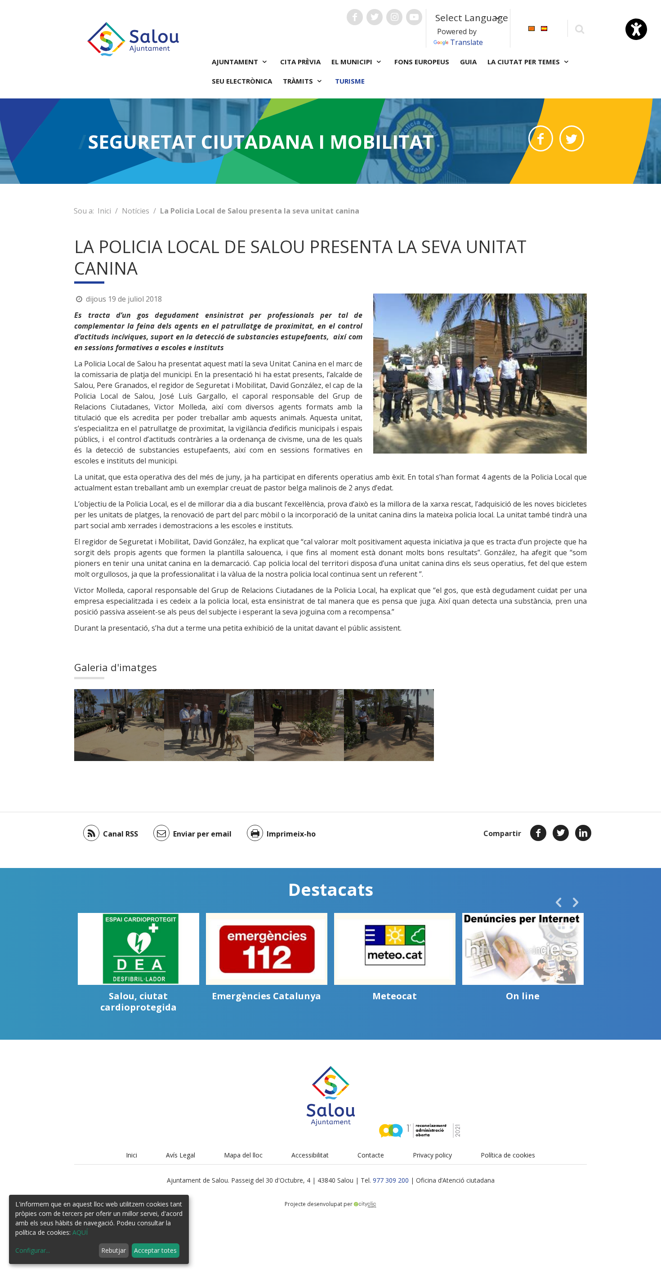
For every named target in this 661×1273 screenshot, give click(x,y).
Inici (104, 211)
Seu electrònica (242, 80)
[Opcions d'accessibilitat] (636, 29)
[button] (558, 902)
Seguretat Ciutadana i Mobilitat (261, 141)
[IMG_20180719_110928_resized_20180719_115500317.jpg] (389, 725)
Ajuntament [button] (236, 61)
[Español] (544, 27)
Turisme (350, 80)
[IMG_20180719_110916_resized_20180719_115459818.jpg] (299, 725)
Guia (468, 61)
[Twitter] (561, 833)
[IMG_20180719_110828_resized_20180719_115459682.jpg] (209, 725)
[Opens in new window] (540, 138)
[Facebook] (538, 833)
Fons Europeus (421, 61)
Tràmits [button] (299, 80)
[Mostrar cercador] (579, 28)
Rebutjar (113, 1250)
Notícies (135, 211)
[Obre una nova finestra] (355, 17)
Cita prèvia (300, 61)
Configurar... (32, 1250)
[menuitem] (531, 27)
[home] (133, 38)
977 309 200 (391, 1180)
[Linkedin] (583, 833)
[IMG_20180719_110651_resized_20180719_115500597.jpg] (119, 725)
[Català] (531, 27)
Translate (466, 42)
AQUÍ (80, 1232)
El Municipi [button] (352, 61)
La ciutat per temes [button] (524, 61)
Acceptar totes (155, 1250)
